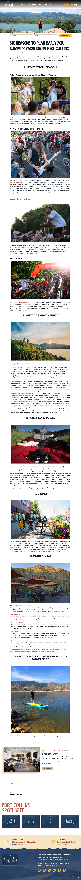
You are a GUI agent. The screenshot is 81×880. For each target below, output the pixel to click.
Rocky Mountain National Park (24, 395)
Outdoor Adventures (42, 315)
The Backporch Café (15, 649)
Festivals (15, 786)
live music (57, 249)
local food (50, 249)
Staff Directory (53, 863)
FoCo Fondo (28, 304)
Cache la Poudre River (16, 367)
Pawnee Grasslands (49, 401)
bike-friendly (23, 302)
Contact (61, 863)
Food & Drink (31, 4)
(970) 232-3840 (41, 859)
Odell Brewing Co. (15, 614)
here (55, 308)
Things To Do (47, 4)
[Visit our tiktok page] (59, 870)
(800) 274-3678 (50, 859)
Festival (38, 67)
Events (22, 4)
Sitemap (67, 863)
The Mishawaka (42, 651)
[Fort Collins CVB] (8, 4)
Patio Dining (42, 556)
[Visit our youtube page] (54, 870)
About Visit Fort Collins (51, 865)
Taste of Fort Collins (20, 199)
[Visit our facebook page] (39, 870)
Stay (39, 4)
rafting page (51, 377)
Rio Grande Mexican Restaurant (29, 651)
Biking (42, 494)
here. (25, 310)
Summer (19, 786)
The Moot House (44, 649)
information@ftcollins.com (61, 859)
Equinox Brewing (53, 649)
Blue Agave (24, 649)
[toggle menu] (75, 4)
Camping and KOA (42, 418)
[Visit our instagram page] (44, 870)
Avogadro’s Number (63, 649)
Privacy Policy (41, 865)
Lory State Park (27, 401)
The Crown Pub (50, 651)
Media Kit (46, 863)
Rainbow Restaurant (15, 651)
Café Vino (13, 640)
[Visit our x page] (49, 870)
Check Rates (68, 4)
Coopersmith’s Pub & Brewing (18, 623)
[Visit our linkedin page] (64, 870)
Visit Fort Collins (14, 52)
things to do (48, 58)
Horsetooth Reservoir (16, 381)
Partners (40, 863)
